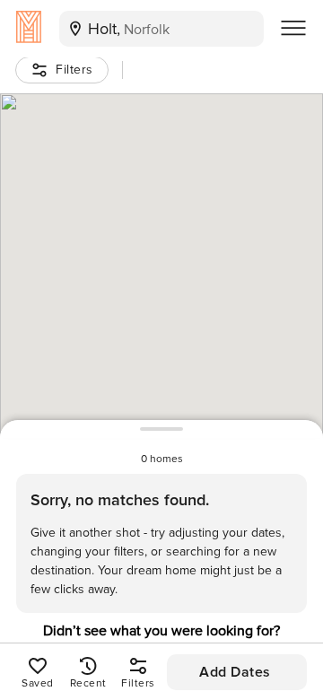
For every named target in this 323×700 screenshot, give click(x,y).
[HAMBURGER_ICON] (293, 29)
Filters (74, 69)
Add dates (235, 672)
